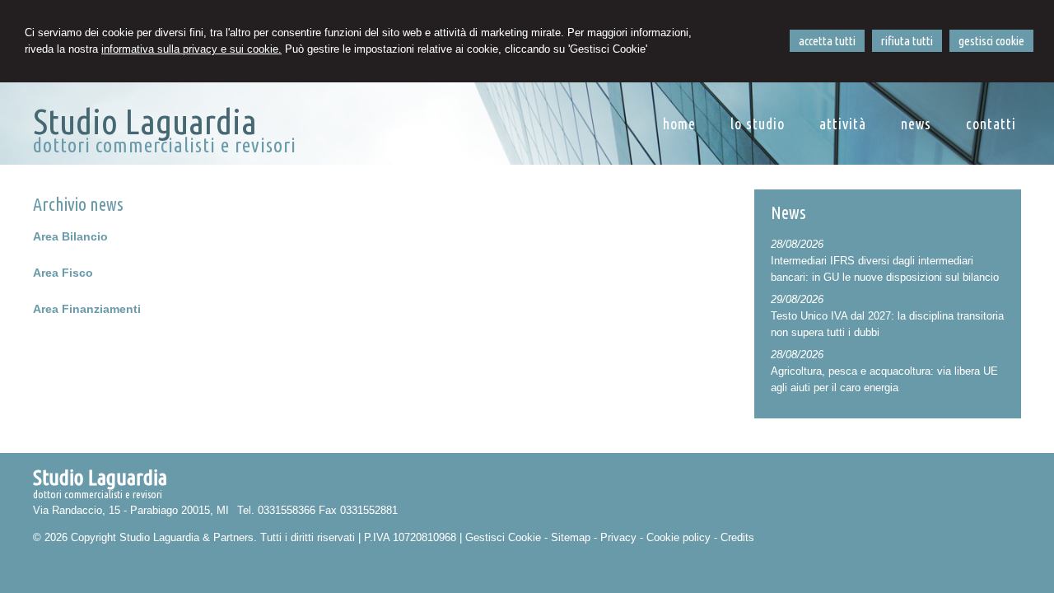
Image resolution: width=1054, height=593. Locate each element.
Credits (737, 537)
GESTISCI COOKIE (991, 41)
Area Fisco (63, 272)
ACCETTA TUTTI (827, 41)
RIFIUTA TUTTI (907, 41)
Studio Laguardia (145, 121)
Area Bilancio (70, 236)
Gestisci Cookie (503, 537)
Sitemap (570, 537)
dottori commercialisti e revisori (164, 145)
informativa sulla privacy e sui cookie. (191, 49)
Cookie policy (678, 537)
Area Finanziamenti (87, 308)
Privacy (618, 537)
